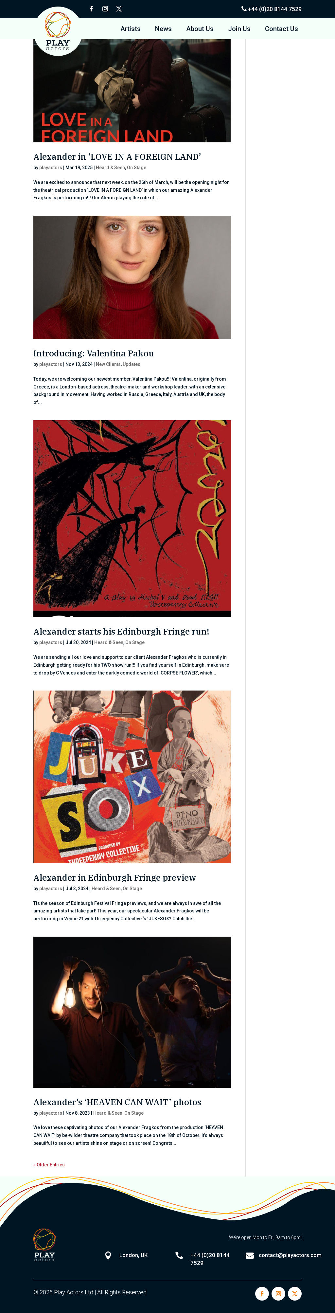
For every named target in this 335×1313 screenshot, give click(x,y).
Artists (130, 30)
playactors (50, 167)
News (163, 30)
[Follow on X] (118, 8)
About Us (200, 30)
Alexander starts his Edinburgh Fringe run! (121, 631)
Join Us (239, 30)
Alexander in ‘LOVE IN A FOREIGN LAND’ (117, 156)
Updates (131, 364)
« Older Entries (49, 1164)
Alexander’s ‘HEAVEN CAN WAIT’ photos (117, 1101)
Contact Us (281, 30)
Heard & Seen (110, 167)
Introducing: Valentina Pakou (93, 353)
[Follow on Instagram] (105, 8)
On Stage (136, 167)
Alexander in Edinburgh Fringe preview (114, 877)
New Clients (108, 364)
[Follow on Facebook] (91, 8)
